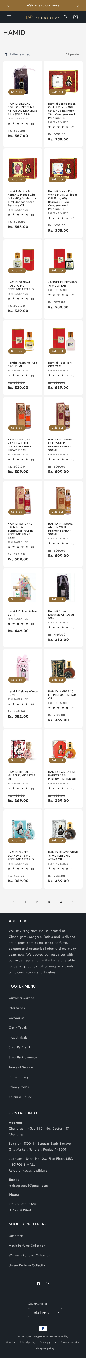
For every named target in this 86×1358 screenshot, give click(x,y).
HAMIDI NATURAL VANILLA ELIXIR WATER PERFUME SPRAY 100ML (20, 445)
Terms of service (70, 1342)
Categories (16, 1018)
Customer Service (21, 998)
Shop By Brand (19, 1047)
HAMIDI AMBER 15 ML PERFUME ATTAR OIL (62, 695)
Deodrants (16, 1235)
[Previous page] (13, 902)
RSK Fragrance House (41, 1336)
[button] (9, 17)
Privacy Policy (19, 1087)
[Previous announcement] (8, 6)
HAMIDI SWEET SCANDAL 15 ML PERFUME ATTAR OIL (22, 856)
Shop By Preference (23, 1057)
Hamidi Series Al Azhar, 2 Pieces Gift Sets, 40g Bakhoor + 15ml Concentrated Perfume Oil (22, 198)
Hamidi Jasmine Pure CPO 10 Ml (22, 364)
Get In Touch (18, 1027)
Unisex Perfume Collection (28, 1265)
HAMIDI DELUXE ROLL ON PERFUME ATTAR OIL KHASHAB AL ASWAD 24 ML (22, 109)
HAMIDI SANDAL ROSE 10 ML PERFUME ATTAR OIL (22, 286)
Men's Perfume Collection (27, 1245)
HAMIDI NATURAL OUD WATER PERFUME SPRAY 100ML (60, 445)
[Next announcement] (78, 6)
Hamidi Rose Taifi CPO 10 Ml (60, 364)
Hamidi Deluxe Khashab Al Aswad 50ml (61, 614)
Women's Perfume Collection (29, 1255)
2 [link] (37, 902)
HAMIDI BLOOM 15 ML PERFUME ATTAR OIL (22, 775)
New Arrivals (18, 1037)
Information (17, 1008)
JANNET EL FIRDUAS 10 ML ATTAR (62, 284)
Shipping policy (45, 1348)
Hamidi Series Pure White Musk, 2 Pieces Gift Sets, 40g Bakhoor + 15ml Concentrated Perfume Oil (63, 200)
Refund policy (18, 1077)
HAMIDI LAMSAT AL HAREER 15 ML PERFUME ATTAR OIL (62, 775)
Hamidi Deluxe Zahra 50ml (22, 612)
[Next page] (73, 902)
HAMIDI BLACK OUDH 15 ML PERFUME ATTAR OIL (63, 856)
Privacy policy (48, 1342)
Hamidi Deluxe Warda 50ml (23, 693)
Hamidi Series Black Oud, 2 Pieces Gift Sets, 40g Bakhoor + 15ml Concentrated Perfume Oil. (62, 111)
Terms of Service (21, 1067)
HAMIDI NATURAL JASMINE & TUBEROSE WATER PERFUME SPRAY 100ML (20, 531)
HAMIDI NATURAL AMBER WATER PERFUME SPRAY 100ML (60, 529)
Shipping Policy (20, 1097)
